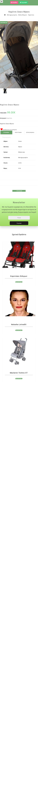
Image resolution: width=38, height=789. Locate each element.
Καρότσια (31, 15)
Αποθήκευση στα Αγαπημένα (10, 129)
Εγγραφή (24, 2)
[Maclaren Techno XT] (18, 351)
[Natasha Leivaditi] (18, 303)
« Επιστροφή (19, 190)
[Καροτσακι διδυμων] (18, 255)
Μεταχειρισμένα (12, 15)
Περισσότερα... (18, 282)
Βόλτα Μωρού (22, 15)
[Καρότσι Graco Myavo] (5, 93)
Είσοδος (14, 2)
